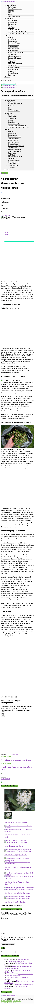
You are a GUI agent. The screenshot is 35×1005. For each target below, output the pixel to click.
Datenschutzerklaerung (8, 1002)
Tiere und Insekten (14, 30)
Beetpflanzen (12, 39)
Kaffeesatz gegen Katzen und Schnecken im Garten (18, 967)
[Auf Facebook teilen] (19, 222)
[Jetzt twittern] (19, 224)
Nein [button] (2, 715)
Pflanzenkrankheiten (14, 56)
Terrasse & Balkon (14, 16)
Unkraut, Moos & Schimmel (17, 31)
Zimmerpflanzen (13, 69)
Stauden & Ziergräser (15, 58)
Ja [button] (2, 713)
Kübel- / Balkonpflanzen (16, 52)
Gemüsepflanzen (13, 45)
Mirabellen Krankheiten (16, 961)
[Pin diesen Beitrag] (19, 226)
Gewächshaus (12, 24)
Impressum (17, 1001)
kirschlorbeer (15, 754)
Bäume (10, 37)
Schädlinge (11, 28)
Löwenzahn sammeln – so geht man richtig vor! (18, 975)
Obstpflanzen (12, 54)
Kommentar (5, 918)
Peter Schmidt (5, 215)
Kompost (11, 11)
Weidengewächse (14, 67)
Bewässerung (12, 20)
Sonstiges (11, 75)
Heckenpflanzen (13, 49)
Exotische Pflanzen (14, 43)
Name (3, 934)
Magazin (7, 77)
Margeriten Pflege (23, 959)
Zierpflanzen (12, 71)
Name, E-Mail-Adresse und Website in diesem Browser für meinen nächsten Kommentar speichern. (17, 939)
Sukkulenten (12, 60)
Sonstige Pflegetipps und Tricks (18, 33)
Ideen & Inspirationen (15, 9)
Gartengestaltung (10, 5)
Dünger (10, 26)
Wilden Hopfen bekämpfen (24, 985)
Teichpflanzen (12, 65)
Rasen (10, 14)
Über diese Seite (6, 1001)
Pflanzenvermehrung (15, 64)
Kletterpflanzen (13, 47)
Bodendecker (12, 41)
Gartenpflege (8, 18)
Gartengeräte (12, 22)
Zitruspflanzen (13, 73)
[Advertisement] (17, 261)
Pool (9, 13)
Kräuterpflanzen (13, 50)
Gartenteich (12, 7)
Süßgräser (11, 62)
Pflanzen (7, 35)
